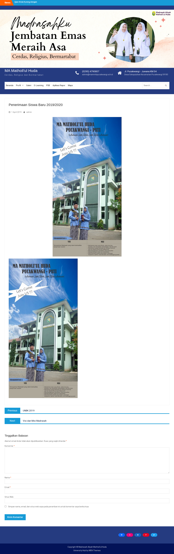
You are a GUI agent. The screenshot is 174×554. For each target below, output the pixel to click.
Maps (70, 85)
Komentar (10, 446)
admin (29, 112)
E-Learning (39, 85)
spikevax (136, 1)
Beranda (9, 85)
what (53, 7)
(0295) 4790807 (90, 71)
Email (8, 487)
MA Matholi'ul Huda (21, 71)
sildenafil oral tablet (28, 4)
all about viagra (59, 1)
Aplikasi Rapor (59, 85)
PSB (48, 85)
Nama (8, 477)
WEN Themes (95, 550)
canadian (4, 1)
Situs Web (9, 497)
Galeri (28, 85)
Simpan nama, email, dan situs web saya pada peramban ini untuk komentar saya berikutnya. (48, 507)
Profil (18, 85)
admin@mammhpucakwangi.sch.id (97, 74)
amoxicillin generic (156, 4)
